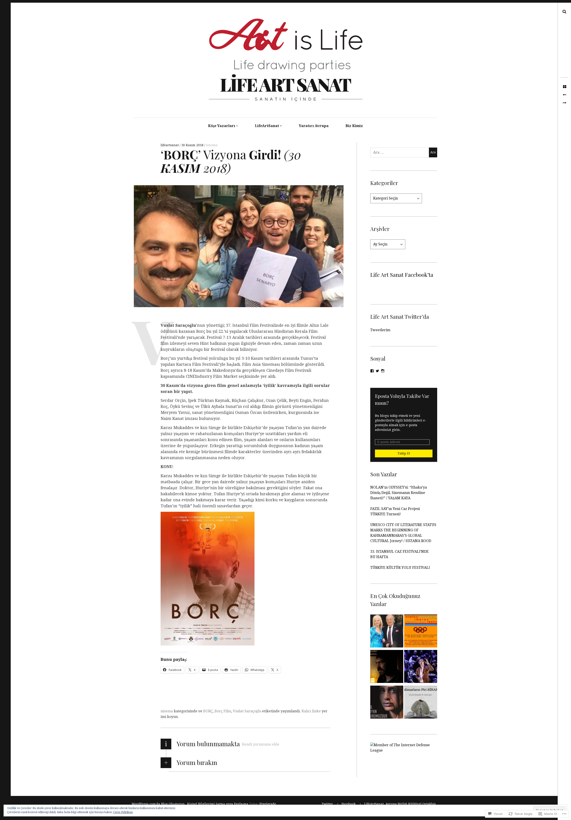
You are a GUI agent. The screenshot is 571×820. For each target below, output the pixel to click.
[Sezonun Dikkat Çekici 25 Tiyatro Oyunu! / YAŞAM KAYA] (420, 667)
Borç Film (223, 711)
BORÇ (208, 711)
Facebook (348, 804)
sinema (211, 145)
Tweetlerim (380, 330)
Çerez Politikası (123, 812)
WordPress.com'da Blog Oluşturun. (159, 804)
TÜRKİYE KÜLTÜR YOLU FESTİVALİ (400, 567)
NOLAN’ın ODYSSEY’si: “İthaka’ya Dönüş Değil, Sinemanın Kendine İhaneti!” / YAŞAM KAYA (398, 492)
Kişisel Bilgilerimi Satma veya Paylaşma (217, 804)
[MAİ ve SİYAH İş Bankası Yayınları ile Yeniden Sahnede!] (564, 95)
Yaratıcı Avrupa (314, 126)
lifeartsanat (170, 145)
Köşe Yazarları (221, 126)
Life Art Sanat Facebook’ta (401, 274)
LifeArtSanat (267, 126)
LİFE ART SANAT (285, 84)
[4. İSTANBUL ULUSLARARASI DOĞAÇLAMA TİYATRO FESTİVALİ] (420, 631)
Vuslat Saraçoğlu (247, 711)
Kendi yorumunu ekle (260, 744)
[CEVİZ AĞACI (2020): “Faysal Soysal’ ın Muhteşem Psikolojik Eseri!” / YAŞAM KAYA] (386, 667)
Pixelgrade (267, 804)
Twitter (327, 804)
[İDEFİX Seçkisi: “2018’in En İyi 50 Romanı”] (564, 103)
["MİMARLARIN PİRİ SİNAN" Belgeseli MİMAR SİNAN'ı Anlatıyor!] (420, 703)
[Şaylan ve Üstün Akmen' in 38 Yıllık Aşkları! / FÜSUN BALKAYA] (386, 631)
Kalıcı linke (311, 711)
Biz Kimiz (354, 126)
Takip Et (403, 453)
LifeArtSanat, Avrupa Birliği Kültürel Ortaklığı (400, 804)
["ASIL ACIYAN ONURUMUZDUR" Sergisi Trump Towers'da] (386, 703)
